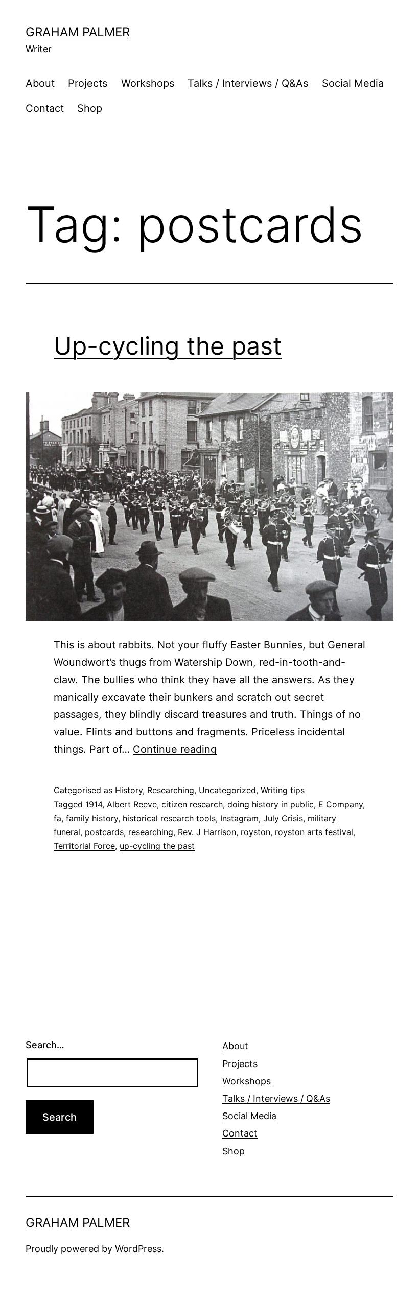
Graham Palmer (78, 32)
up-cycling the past (157, 846)
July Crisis (283, 818)
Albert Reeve (132, 804)
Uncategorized (227, 790)
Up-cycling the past (168, 346)
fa (57, 818)
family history (92, 818)
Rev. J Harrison (207, 832)
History (129, 790)
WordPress (138, 1248)
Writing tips (283, 790)
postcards (104, 832)
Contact (45, 108)
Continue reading (175, 749)
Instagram (239, 818)
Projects (87, 83)
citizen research (192, 804)
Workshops (147, 83)
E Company (340, 804)
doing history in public (270, 804)
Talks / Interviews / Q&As (248, 83)
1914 (93, 804)
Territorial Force (84, 846)
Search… (45, 1044)
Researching (170, 790)
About (40, 83)
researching (150, 832)
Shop (89, 108)
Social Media (353, 83)
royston (255, 832)
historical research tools (169, 818)
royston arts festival (314, 832)
